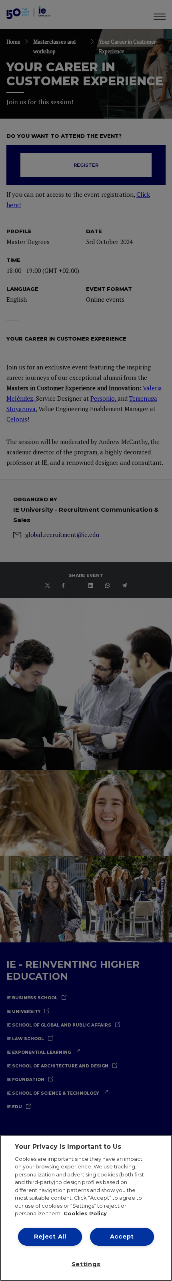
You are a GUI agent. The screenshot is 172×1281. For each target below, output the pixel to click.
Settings (86, 1264)
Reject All (50, 1236)
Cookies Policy (85, 1213)
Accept (122, 1236)
